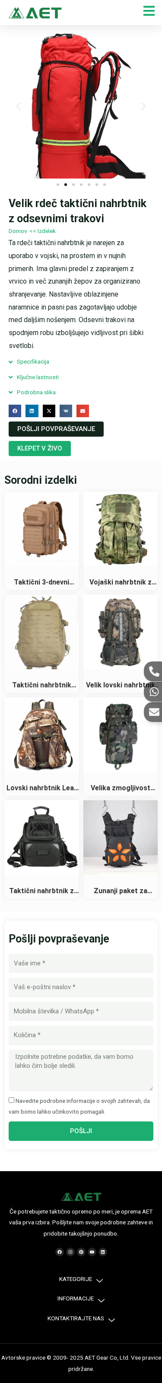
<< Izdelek (42, 230)
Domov (18, 230)
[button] (18, 106)
